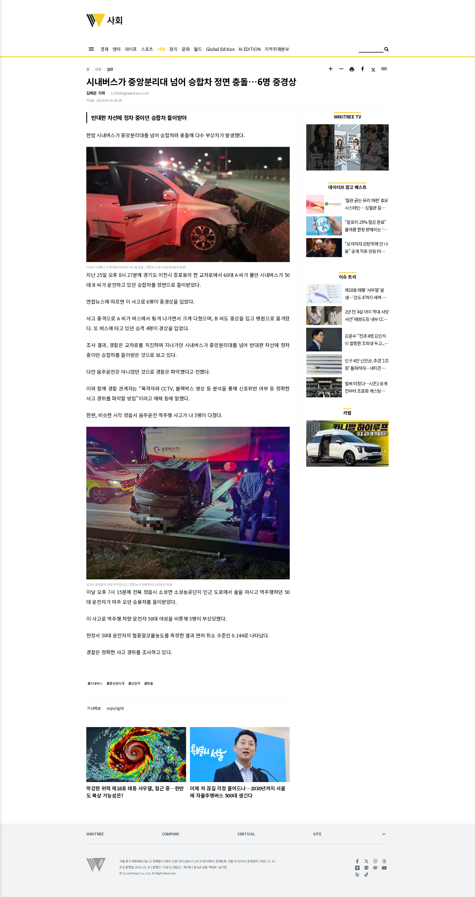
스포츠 (147, 49)
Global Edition (220, 49)
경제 (104, 49)
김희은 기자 (95, 93)
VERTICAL (246, 834)
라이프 (131, 49)
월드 (198, 49)
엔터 (116, 49)
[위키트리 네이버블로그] (375, 868)
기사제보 (94, 708)
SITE (317, 834)
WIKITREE (95, 834)
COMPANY (170, 834)
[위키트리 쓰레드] (384, 861)
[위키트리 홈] (96, 25)
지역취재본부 (277, 49)
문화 (186, 49)
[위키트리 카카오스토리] (357, 868)
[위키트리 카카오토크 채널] (366, 868)
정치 (173, 49)
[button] (330, 69)
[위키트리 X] (366, 861)
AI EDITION (250, 49)
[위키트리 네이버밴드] (357, 874)
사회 (161, 49)
